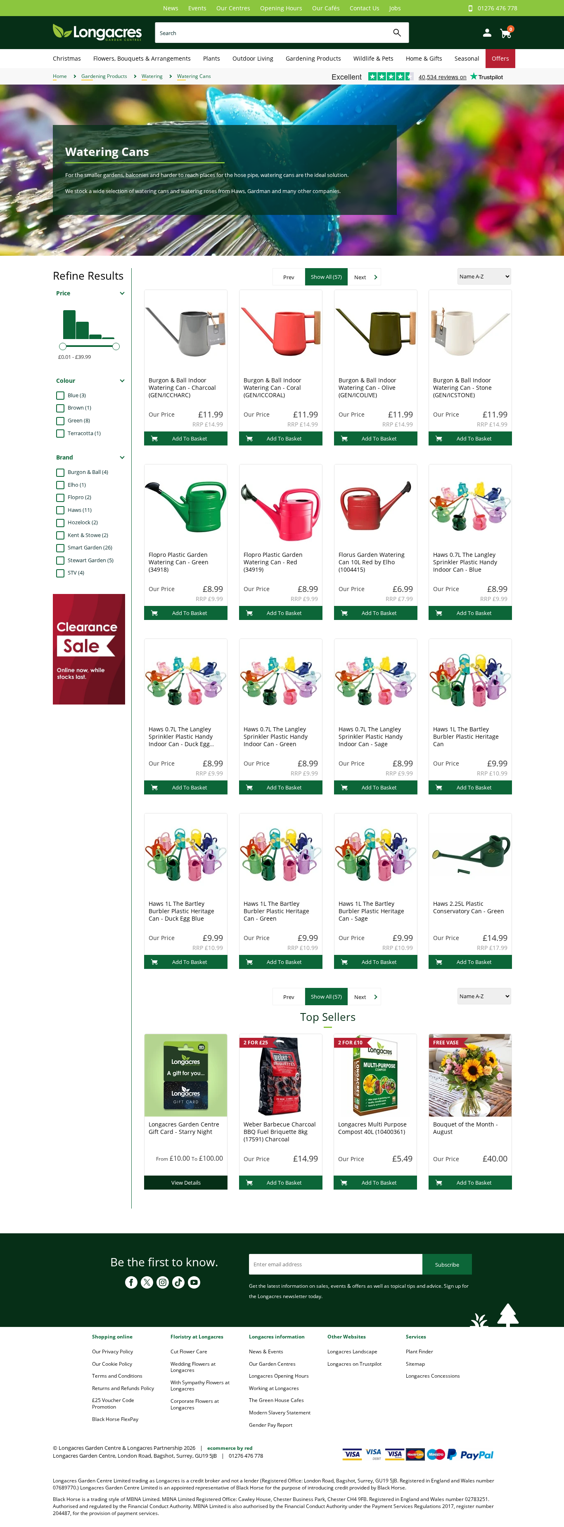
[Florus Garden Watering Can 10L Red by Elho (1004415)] (375, 505)
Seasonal (467, 58)
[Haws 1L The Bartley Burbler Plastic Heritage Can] (470, 679)
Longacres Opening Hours (279, 1375)
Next (360, 277)
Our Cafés (326, 8)
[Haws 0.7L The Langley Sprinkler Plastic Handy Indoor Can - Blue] (470, 505)
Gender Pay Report (270, 1424)
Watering (152, 76)
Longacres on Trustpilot (354, 1363)
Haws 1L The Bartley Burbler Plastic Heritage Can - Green (276, 911)
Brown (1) (79, 407)
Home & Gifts (424, 58)
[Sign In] (485, 31)
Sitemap (415, 1363)
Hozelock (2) (83, 522)
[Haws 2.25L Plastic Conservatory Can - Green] (470, 854)
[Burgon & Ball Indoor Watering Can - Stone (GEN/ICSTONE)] (470, 330)
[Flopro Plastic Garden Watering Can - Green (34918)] (186, 505)
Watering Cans (194, 76)
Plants (211, 58)
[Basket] (503, 30)
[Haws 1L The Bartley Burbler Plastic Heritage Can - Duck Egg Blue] (186, 854)
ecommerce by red (230, 1448)
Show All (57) (326, 276)
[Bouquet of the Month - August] (470, 1074)
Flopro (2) (79, 497)
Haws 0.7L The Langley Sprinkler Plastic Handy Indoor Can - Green (276, 736)
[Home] (97, 31)
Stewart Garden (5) (91, 560)
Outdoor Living (252, 58)
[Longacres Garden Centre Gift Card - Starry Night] (186, 1074)
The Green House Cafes (276, 1400)
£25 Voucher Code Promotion (113, 1403)
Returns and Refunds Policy (123, 1388)
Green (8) (79, 420)
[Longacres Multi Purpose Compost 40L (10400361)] (375, 1074)
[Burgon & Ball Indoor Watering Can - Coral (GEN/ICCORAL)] (280, 330)
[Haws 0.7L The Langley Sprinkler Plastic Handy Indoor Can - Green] (280, 679)
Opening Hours (281, 8)
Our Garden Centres (272, 1363)
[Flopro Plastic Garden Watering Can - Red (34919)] (280, 505)
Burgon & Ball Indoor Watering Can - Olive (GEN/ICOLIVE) (367, 387)
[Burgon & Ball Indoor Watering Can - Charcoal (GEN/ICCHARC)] (186, 330)
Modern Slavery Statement (279, 1412)
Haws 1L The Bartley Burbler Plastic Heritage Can (466, 736)
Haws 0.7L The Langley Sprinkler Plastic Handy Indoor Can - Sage (371, 736)
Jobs (395, 8)
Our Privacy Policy (112, 1351)
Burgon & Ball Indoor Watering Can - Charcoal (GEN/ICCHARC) (182, 387)
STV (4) (76, 572)
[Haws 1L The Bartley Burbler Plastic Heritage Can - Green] (280, 854)
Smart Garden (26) (90, 547)
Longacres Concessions (433, 1375)
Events (197, 8)
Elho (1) (77, 484)
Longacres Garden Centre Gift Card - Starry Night (184, 1128)
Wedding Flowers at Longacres (193, 1367)
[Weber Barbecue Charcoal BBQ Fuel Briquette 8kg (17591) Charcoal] (280, 1074)
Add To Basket (189, 438)
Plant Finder (419, 1351)
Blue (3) (77, 395)
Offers (500, 58)
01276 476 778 (497, 8)
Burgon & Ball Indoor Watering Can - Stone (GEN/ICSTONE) (462, 387)
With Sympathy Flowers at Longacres (200, 1386)
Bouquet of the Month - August (465, 1128)
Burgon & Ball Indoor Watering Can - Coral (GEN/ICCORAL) (272, 387)
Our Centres (233, 8)
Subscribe (447, 1264)
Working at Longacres (274, 1388)
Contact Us (364, 8)
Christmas (67, 58)
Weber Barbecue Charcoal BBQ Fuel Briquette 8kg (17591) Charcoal (280, 1131)
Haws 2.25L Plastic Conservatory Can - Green (468, 907)
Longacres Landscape (352, 1351)
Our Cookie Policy (112, 1363)
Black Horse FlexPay (115, 1419)
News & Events (266, 1351)
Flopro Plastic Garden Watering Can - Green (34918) (179, 562)
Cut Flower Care (189, 1351)
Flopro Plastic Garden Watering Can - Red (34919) (273, 562)
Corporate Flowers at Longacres (195, 1404)
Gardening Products (313, 58)
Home (60, 76)
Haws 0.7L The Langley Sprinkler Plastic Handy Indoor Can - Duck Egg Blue (181, 740)
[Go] (397, 32)
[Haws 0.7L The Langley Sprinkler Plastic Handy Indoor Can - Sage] (375, 679)
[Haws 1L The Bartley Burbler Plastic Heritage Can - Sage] (375, 854)
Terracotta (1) (84, 433)
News (170, 8)
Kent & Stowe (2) (88, 535)
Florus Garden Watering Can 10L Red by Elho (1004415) (372, 562)
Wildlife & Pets (373, 58)
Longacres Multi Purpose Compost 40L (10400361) (372, 1128)
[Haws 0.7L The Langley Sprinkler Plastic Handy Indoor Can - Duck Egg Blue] (186, 679)
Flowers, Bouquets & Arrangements (142, 58)
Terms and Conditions (117, 1375)
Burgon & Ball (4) (88, 472)
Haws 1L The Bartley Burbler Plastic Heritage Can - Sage (371, 911)
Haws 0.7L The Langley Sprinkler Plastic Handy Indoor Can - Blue (465, 562)
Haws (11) (80, 510)
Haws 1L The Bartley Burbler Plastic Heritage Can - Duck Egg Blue (181, 911)
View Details (186, 1182)
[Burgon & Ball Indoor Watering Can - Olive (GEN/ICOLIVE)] (375, 330)
